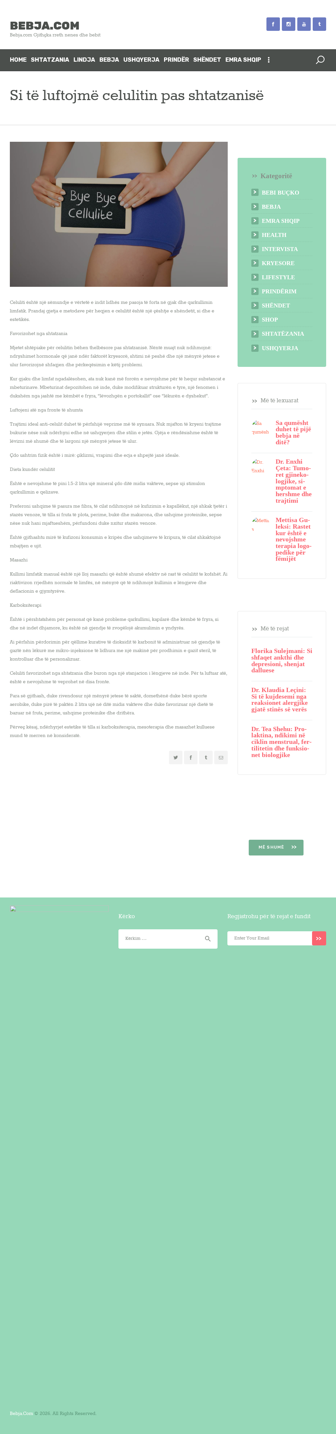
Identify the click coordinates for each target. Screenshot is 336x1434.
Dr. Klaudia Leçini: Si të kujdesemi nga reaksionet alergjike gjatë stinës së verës (279, 700)
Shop (270, 319)
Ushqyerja (280, 348)
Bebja (271, 206)
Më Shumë (272, 847)
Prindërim (279, 291)
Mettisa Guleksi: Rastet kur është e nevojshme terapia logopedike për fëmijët (294, 539)
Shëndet (276, 305)
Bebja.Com (21, 1414)
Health (274, 235)
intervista (280, 249)
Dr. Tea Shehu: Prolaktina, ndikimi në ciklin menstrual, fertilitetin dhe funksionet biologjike (281, 742)
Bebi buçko (280, 192)
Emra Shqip (281, 221)
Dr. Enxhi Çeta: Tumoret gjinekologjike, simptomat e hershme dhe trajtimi (294, 481)
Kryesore (278, 263)
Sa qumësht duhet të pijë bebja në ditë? (293, 433)
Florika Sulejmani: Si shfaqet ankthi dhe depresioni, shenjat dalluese (281, 661)
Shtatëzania (283, 333)
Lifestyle (278, 277)
